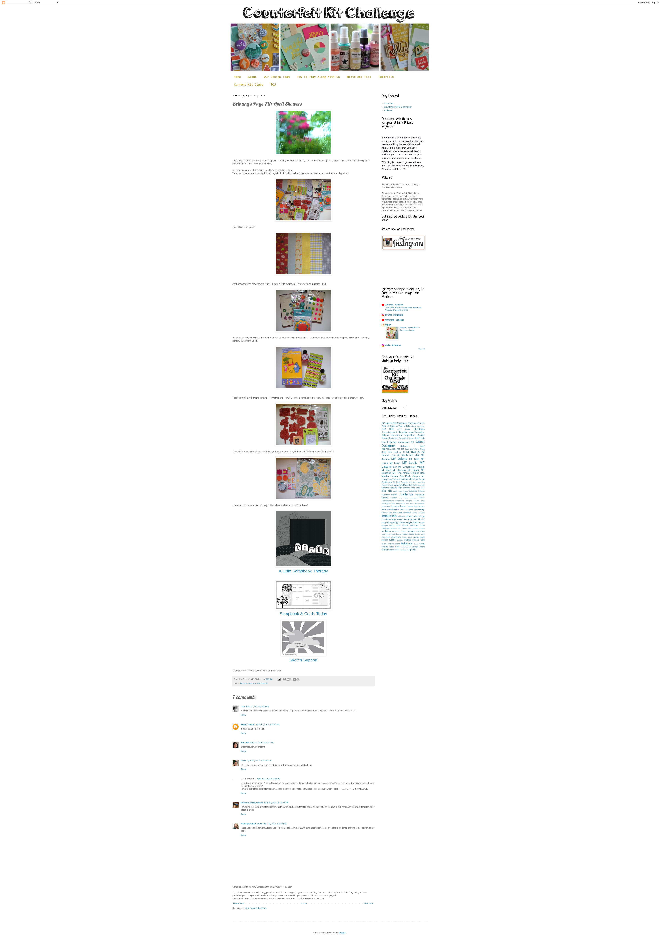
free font (404, 509)
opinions (402, 522)
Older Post (368, 903)
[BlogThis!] (288, 679)
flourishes (395, 506)
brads (406, 491)
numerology (392, 522)
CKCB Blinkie (403, 429)
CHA (384, 429)
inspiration (389, 516)
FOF (417, 438)
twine (416, 544)
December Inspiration (403, 434)
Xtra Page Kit (262, 683)
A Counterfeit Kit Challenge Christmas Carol (402, 423)
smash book (407, 537)
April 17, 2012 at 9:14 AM (262, 742)
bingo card (415, 488)
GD (412, 442)
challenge (406, 494)
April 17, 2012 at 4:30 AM (267, 724)
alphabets (386, 488)
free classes (419, 506)
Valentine (385, 485)
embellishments (388, 501)
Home (237, 77)
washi (422, 547)
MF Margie (418, 466)
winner (385, 550)
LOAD (393, 455)
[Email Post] (279, 679)
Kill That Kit (413, 451)
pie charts (402, 528)
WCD (391, 485)
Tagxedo (404, 482)
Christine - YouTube (394, 320)
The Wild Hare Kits (417, 482)
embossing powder (403, 501)
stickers (415, 540)
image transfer (419, 512)
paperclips (414, 525)
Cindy (388, 325)
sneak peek (419, 537)
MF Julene (399, 458)
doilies (422, 498)
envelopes (386, 504)
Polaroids (396, 479)
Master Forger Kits (393, 476)
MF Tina (397, 472)
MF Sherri (386, 470)
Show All (421, 349)
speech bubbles (389, 540)
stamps (407, 540)
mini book (407, 519)
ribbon (405, 534)
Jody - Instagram (393, 345)
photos (394, 528)
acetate (421, 485)
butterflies (413, 491)
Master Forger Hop (414, 472)
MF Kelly (414, 459)
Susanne (245, 742)
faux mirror (410, 504)
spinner (400, 540)
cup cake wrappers (408, 498)
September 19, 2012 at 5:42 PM (271, 823)
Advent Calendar (418, 426)
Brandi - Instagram (394, 315)
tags (423, 540)
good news (397, 512)
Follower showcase (398, 442)
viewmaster (406, 547)
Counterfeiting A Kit (389, 432)
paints (391, 525)
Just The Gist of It (393, 451)
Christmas (419, 429)
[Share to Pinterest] (297, 679)
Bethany (243, 683)
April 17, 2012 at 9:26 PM (268, 779)
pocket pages (419, 528)
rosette (411, 534)
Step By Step (394, 482)
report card (392, 534)
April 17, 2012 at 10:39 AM (259, 761)
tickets (391, 544)
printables (386, 531)
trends (397, 544)
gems (411, 509)
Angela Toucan (248, 724)
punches (420, 531)
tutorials (407, 543)
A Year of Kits (403, 426)
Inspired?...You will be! (393, 449)
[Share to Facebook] (294, 679)
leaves (399, 519)
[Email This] (284, 679)
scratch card (420, 534)
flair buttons (420, 504)
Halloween (404, 446)
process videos (399, 531)
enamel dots (419, 501)
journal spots (412, 516)
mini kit (416, 519)
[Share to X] (291, 679)
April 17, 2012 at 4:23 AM (257, 706)
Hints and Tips (359, 77)
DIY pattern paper (406, 432)
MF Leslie (410, 462)
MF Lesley (395, 463)
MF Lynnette (405, 466)
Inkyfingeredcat (248, 823)
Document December (398, 438)
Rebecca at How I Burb (252, 802)
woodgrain (404, 550)
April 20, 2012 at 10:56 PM (276, 802)
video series (394, 547)
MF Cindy (402, 455)
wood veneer (393, 550)
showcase (386, 537)
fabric (393, 504)
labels (394, 519)
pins (409, 528)
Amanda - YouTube (394, 305)
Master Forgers (412, 476)
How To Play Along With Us (318, 77)
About (252, 77)
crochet (393, 498)
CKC (391, 429)
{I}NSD (412, 549)
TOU (273, 84)
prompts (411, 531)
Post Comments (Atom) (256, 908)
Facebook (388, 103)
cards (394, 494)
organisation (413, 522)
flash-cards (386, 506)
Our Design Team (277, 77)
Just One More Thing (415, 449)
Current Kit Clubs (248, 84)
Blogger (342, 933)
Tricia (243, 761)
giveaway (419, 509)
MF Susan (414, 470)
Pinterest (388, 110)
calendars (386, 495)
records (384, 534)
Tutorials (386, 77)
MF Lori (393, 466)
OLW (390, 479)
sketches (252, 683)
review (399, 534)
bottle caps (397, 491)
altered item (396, 488)
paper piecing (402, 525)
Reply (243, 715)
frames (410, 506)
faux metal (400, 504)
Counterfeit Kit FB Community (398, 107)
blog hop (387, 490)
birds (423, 488)
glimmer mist (387, 512)
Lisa (243, 706)
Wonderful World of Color (406, 485)
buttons (421, 491)
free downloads (390, 509)
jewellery (401, 516)
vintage (415, 547)
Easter (411, 438)
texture (384, 544)
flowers (403, 506)
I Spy (419, 445)
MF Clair (414, 455)
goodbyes (407, 512)
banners (406, 488)
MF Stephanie (399, 470)
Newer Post (238, 903)
